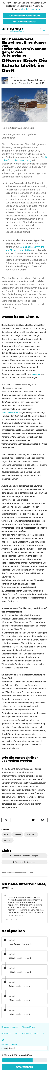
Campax (14, 1045)
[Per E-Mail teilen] (15, 820)
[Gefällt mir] (7, 919)
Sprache (5, 1048)
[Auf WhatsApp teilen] (6, 820)
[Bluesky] (3, 1040)
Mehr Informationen (30, 9)
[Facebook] (43, 1033)
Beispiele (36, 374)
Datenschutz (6, 1034)
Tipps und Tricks (28, 1027)
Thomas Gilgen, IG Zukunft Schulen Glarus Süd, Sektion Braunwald (28, 81)
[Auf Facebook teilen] (24, 820)
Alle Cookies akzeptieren (24, 21)
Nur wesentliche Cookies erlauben (24, 15)
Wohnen (7, 840)
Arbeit (6, 834)
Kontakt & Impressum (30, 1034)
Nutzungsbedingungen (10, 1027)
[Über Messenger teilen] (33, 820)
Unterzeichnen (24, 1066)
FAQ (16, 1034)
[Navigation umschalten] (43, 30)
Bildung (18, 834)
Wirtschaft (31, 834)
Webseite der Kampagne (25, 862)
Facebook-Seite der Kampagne (25, 856)
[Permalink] (16, 919)
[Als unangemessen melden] (11, 919)
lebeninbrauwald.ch (11, 412)
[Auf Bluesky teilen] (42, 820)
